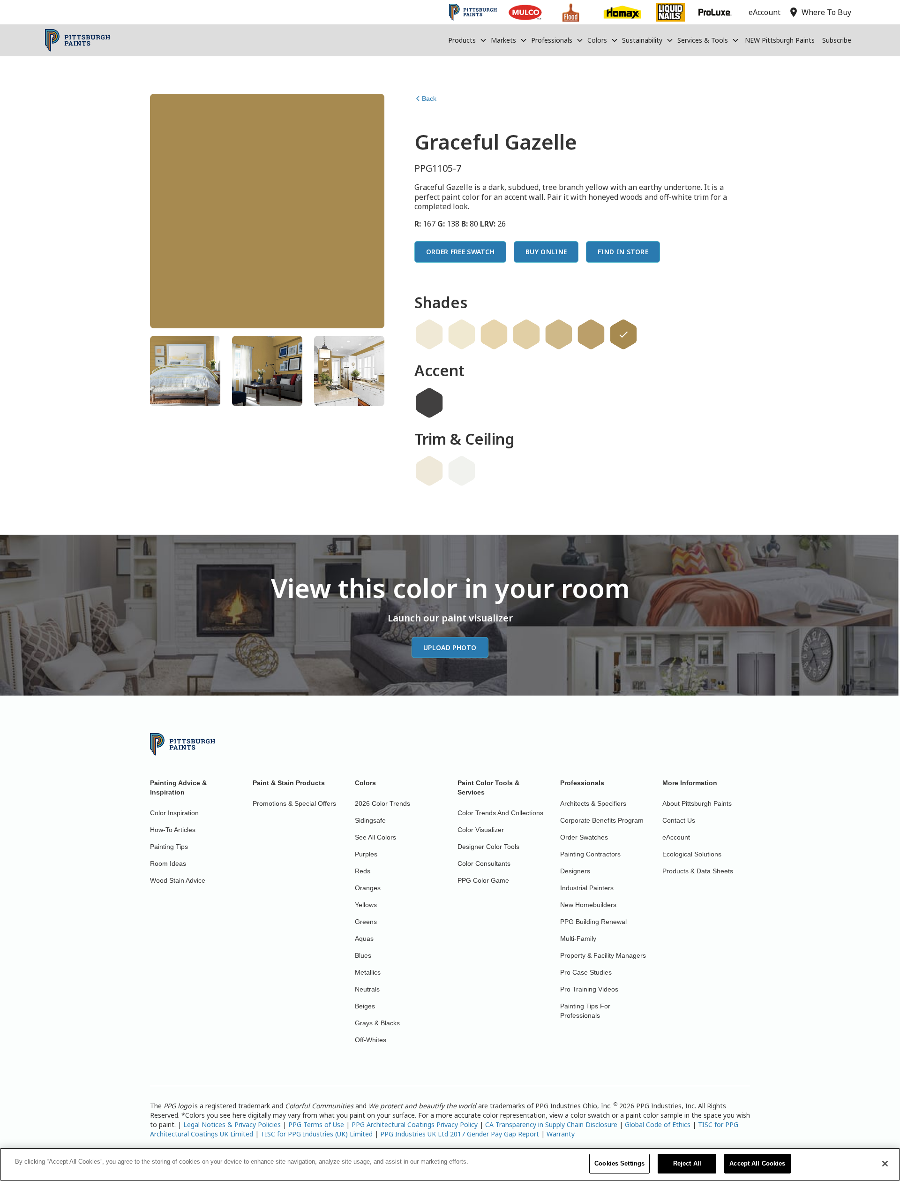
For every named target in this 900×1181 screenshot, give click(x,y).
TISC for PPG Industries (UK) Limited (317, 1133)
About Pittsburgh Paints (697, 803)
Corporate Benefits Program (602, 820)
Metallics (368, 972)
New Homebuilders (588, 904)
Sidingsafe (370, 820)
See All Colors (375, 837)
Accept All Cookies (757, 1163)
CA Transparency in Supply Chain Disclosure (551, 1124)
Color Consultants (484, 863)
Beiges (365, 1006)
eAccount (676, 837)
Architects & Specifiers (593, 803)
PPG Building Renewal (593, 921)
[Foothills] (526, 334)
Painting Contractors (590, 854)
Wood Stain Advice (177, 880)
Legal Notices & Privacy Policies (232, 1124)
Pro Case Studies (586, 972)
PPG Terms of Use (316, 1124)
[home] (77, 40)
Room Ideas (168, 863)
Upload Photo (450, 647)
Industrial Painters (587, 888)
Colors (597, 40)
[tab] (185, 371)
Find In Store (623, 251)
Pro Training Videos (589, 989)
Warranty (561, 1133)
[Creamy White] (429, 334)
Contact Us (678, 820)
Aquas (364, 938)
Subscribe (836, 40)
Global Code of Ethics (657, 1124)
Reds (362, 871)
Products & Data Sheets (697, 871)
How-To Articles (172, 829)
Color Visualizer (481, 829)
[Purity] (429, 471)
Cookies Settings (619, 1163)
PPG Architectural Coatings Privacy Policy (415, 1124)
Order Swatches (584, 837)
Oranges (368, 888)
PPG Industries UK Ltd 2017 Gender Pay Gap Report (459, 1133)
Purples (366, 854)
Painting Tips (169, 846)
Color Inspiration (174, 813)
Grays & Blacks (377, 1023)
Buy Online (546, 251)
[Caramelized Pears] (494, 334)
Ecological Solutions (691, 854)
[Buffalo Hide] (591, 334)
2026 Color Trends (382, 803)
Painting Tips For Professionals (585, 1010)
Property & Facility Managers (603, 955)
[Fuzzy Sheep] (462, 334)
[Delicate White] (462, 471)
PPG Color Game (483, 880)
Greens (366, 921)
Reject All (687, 1163)
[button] (467, 40)
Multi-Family (578, 938)
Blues (363, 955)
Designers (575, 871)
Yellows (366, 904)
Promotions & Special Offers (294, 803)
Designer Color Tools (488, 846)
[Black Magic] (429, 403)
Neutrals (367, 989)
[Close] (885, 1163)
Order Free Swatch (460, 251)
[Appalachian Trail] (559, 334)
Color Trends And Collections (500, 813)
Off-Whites (370, 1040)
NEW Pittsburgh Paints (780, 40)
